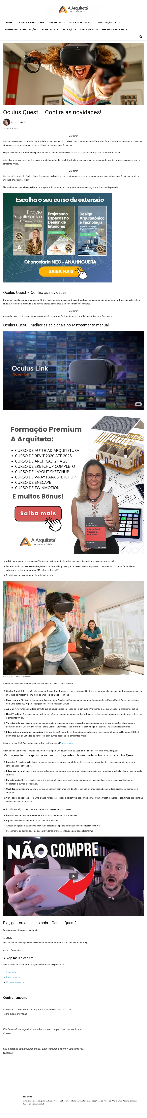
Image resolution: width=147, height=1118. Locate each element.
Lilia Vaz (23, 122)
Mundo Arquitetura (15, 982)
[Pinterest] (36, 1077)
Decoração (11, 972)
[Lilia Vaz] (7, 122)
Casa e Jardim (13, 977)
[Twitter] (29, 1077)
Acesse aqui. (67, 743)
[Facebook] (23, 1077)
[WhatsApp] (43, 1077)
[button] (140, 36)
